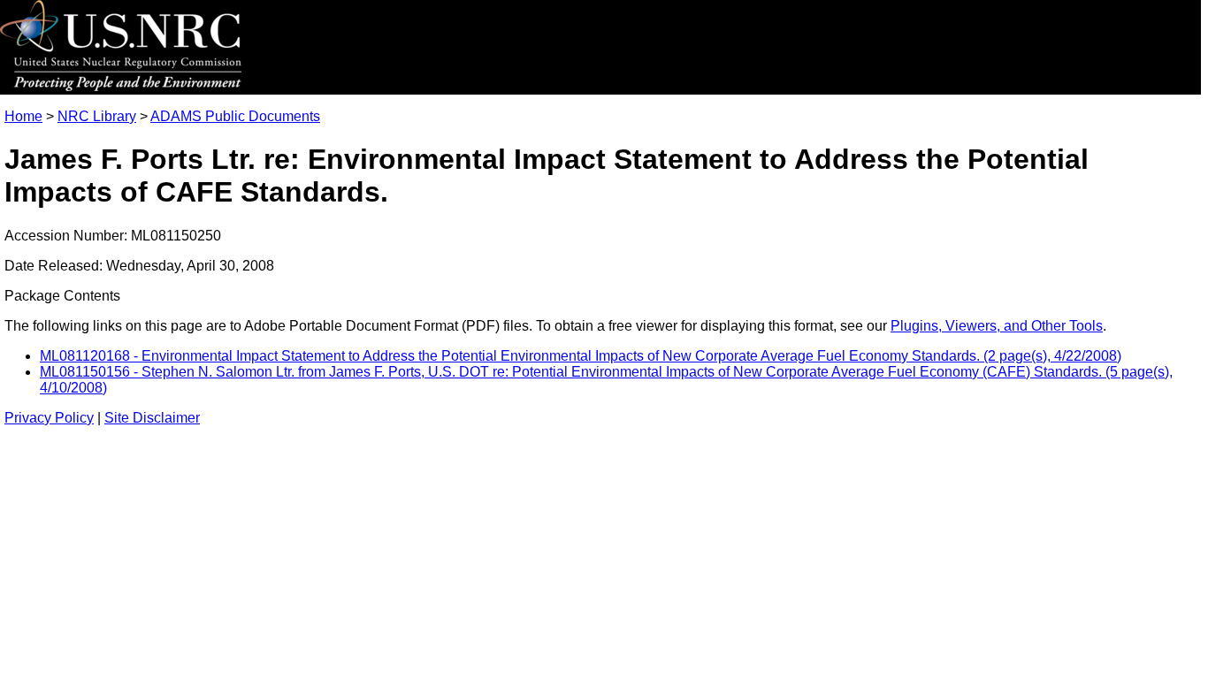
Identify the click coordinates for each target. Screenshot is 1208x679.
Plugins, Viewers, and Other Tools (997, 325)
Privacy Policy (49, 417)
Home (23, 116)
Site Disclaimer (152, 417)
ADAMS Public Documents (235, 116)
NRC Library (96, 116)
